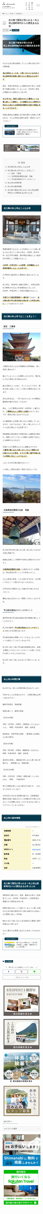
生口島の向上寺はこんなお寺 (19, 167)
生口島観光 (15, 30)
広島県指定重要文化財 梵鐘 (22, 176)
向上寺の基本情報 (15, 186)
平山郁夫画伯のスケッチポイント (24, 179)
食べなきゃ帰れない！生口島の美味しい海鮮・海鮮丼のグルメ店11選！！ (26, 945)
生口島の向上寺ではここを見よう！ (21, 170)
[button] (9, 972)
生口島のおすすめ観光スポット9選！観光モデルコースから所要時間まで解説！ (27, 132)
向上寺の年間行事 (15, 183)
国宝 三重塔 (16, 173)
